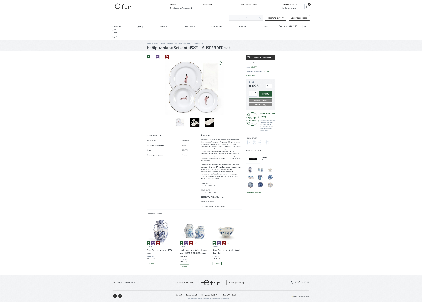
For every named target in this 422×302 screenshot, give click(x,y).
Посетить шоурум (276, 18)
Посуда (169, 43)
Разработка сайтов (304, 296)
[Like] (162, 243)
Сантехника (216, 26)
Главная (149, 43)
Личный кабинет (291, 8)
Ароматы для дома (116, 29)
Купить (151, 263)
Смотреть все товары (253, 192)
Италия (266, 71)
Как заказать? (208, 5)
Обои (265, 26)
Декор (140, 26)
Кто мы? (173, 5)
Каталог (156, 43)
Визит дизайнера (299, 18)
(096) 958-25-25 (290, 26)
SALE (114, 37)
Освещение (189, 26)
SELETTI (149, 246)
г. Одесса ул (177, 8)
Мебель (163, 26)
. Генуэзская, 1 (186, 8)
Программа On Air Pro (248, 5)
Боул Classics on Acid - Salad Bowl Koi (226, 251)
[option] (194, 87)
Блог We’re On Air (290, 5)
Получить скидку (260, 100)
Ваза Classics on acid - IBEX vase (159, 251)
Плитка (242, 26)
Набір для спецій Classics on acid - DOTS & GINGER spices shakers (193, 253)
